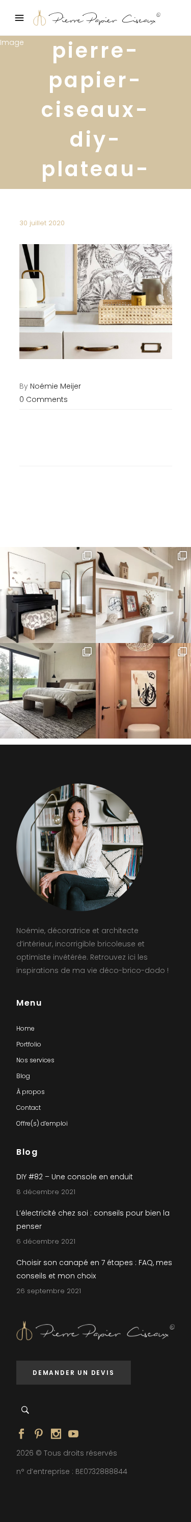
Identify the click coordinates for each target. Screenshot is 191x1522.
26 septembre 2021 (48, 1291)
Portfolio (28, 1044)
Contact (28, 1107)
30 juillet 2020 (42, 223)
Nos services (35, 1060)
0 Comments (43, 399)
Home (25, 1028)
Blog (23, 1076)
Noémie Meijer (55, 386)
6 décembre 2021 (45, 1241)
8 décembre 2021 (45, 1192)
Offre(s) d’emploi (42, 1123)
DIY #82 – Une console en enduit (74, 1177)
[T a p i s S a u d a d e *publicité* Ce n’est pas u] (48, 691)
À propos (30, 1091)
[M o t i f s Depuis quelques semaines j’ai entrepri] (48, 595)
